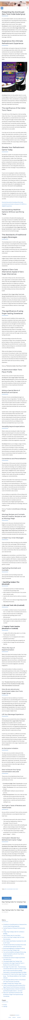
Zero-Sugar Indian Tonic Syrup (11, 889)
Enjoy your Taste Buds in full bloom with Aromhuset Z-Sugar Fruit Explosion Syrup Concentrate (13, 994)
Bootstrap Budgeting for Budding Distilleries (14, 948)
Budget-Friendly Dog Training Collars (12, 983)
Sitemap (5, 1006)
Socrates (17, 1015)
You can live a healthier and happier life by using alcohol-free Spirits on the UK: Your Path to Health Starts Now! (14, 953)
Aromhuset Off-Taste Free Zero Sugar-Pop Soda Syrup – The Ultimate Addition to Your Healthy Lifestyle (14, 975)
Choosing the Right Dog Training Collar (12, 961)
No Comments (5, 904)
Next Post (22, 906)
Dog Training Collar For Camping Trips (14, 902)
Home (9, 1017)
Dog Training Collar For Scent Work (11, 935)
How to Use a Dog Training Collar (11, 950)
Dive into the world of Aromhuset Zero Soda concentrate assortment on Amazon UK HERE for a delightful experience (14, 204)
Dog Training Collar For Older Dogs (13, 910)
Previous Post (7, 898)
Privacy (5, 1004)
